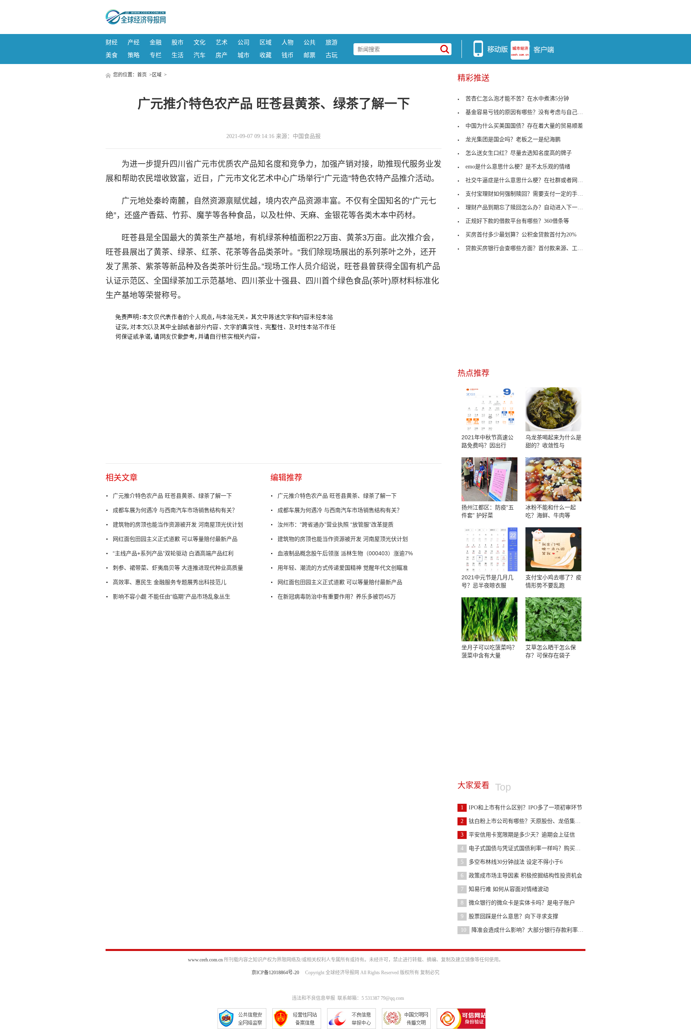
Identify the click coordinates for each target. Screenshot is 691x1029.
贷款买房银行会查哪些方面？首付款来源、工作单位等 (532, 248)
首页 (142, 75)
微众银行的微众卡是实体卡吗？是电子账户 (518, 903)
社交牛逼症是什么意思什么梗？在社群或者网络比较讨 (532, 180)
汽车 (200, 55)
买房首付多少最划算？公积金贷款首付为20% (521, 235)
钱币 (288, 55)
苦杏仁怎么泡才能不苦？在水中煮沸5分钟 (517, 99)
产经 (134, 42)
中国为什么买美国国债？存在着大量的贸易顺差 (524, 126)
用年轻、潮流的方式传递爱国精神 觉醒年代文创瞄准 (343, 568)
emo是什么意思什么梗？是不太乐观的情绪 (517, 167)
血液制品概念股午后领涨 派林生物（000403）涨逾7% (345, 553)
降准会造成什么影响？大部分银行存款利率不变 (525, 930)
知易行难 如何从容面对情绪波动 (505, 889)
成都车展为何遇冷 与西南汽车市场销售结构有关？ (175, 510)
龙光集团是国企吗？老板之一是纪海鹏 (513, 139)
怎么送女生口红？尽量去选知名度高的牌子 (518, 153)
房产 (222, 55)
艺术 (222, 42)
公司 (244, 42)
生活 (178, 55)
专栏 (156, 55)
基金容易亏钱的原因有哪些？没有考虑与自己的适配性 (532, 112)
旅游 (332, 42)
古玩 (332, 55)
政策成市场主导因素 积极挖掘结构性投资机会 (521, 876)
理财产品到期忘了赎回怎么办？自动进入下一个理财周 (532, 207)
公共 (310, 42)
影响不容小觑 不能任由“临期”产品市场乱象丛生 (171, 596)
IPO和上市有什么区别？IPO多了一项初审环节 (521, 808)
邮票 (310, 55)
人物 (288, 42)
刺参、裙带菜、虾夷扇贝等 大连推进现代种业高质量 (178, 568)
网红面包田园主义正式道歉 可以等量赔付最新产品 (175, 539)
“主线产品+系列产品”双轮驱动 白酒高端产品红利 (173, 553)
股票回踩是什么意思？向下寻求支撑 (509, 916)
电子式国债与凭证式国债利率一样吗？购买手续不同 (529, 848)
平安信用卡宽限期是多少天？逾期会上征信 (518, 835)
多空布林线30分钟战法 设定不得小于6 (512, 862)
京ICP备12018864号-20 (275, 972)
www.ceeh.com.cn (205, 960)
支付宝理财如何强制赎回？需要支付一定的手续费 (527, 194)
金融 (156, 42)
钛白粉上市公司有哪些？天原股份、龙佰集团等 (523, 821)
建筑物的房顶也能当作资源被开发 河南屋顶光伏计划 (178, 524)
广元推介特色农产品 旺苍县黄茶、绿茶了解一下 (172, 495)
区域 (266, 42)
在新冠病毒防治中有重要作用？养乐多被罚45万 (337, 596)
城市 (244, 55)
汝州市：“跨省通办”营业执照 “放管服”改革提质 (335, 524)
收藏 (266, 55)
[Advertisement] (375, 16)
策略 (134, 55)
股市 (178, 42)
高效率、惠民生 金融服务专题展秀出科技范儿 (169, 582)
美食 (112, 55)
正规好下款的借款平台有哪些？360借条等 (517, 221)
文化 (200, 42)
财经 (112, 42)
